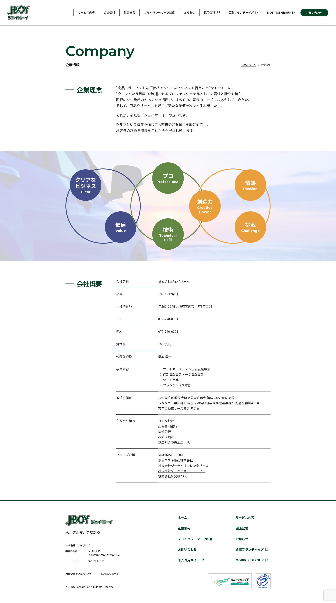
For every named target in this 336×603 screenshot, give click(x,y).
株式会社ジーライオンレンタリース (183, 465)
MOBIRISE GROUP (171, 454)
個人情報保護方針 (109, 574)
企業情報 (109, 12)
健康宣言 (129, 12)
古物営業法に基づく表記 (78, 574)
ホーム (182, 517)
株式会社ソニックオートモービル (181, 470)
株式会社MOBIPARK (172, 476)
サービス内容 (86, 12)
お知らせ (189, 12)
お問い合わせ (314, 12)
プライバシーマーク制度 (159, 12)
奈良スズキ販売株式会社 (175, 460)
